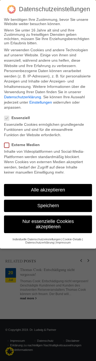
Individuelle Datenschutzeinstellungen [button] (37, 239)
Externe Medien (25, 145)
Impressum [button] (63, 242)
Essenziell (20, 118)
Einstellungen (40, 102)
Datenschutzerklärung (22, 97)
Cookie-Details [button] (72, 239)
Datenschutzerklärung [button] (39, 242)
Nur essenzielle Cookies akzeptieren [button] (48, 224)
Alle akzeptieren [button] (48, 190)
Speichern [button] (48, 205)
